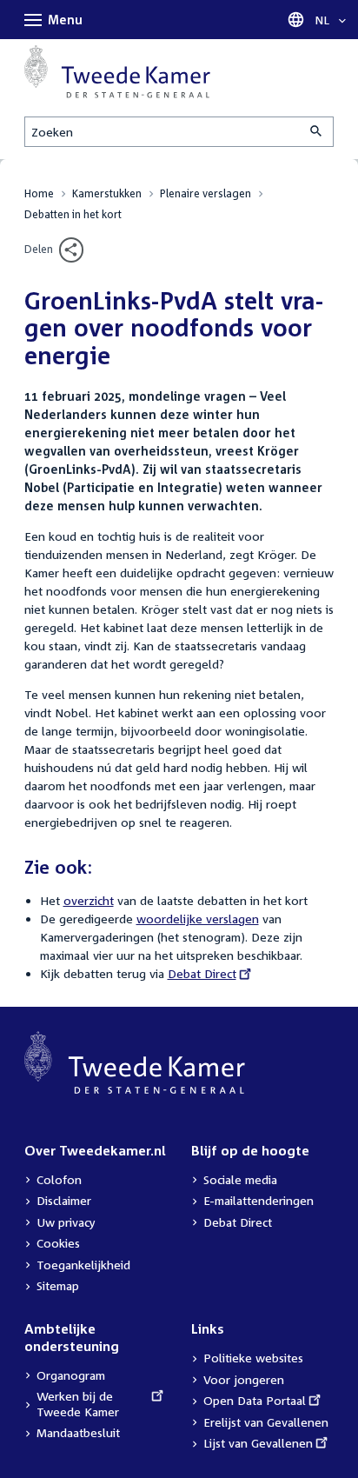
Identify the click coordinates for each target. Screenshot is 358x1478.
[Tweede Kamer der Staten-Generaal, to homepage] (117, 71)
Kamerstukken (107, 193)
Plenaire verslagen (205, 193)
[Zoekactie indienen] (317, 132)
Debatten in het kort (73, 214)
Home (39, 193)
